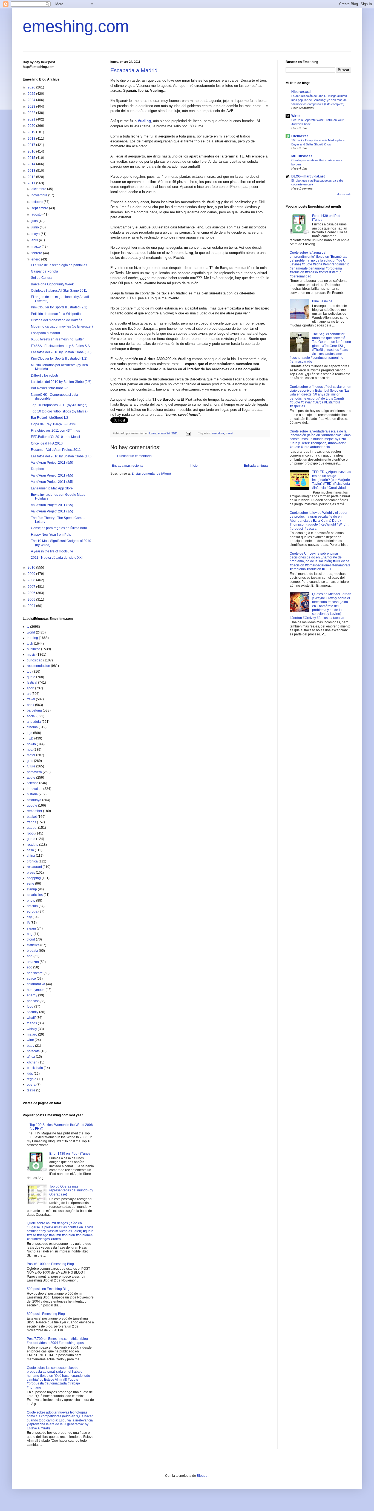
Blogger (202, 1476)
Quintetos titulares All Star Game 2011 (59, 291)
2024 (32, 100)
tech (30, 644)
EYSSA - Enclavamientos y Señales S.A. (61, 346)
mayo (36, 234)
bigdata (32, 951)
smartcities (35, 895)
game (31, 839)
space (31, 978)
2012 (32, 177)
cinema (32, 727)
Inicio (194, 466)
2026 (32, 87)
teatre (31, 1090)
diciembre (39, 189)
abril (35, 240)
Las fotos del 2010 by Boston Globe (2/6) (61, 382)
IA (28, 923)
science (32, 783)
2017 (32, 145)
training (32, 638)
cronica (32, 861)
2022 (32, 113)
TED (30, 738)
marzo (36, 246)
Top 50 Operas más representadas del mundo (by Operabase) (71, 1190)
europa (32, 911)
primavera (34, 772)
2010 (32, 567)
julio (35, 221)
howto (31, 744)
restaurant (34, 867)
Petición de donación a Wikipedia (56, 314)
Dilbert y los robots (45, 375)
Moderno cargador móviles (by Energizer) (62, 326)
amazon (33, 962)
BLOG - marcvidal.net (308, 176)
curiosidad (34, 660)
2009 (32, 574)
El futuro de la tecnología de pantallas (59, 265)
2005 (32, 599)
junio (35, 227)
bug (30, 934)
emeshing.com (76, 26)
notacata (33, 1051)
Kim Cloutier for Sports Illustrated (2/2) (59, 307)
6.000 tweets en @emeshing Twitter (57, 339)
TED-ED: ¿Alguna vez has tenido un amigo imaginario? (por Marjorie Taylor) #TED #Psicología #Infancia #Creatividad (331, 480)
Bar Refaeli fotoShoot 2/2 (49, 388)
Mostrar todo (344, 194)
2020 (32, 126)
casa (30, 850)
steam (31, 928)
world (31, 632)
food (30, 1006)
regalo (31, 1079)
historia (32, 794)
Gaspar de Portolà (44, 271)
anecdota (218, 433)
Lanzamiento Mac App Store (52, 488)
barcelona (34, 710)
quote (31, 677)
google (32, 805)
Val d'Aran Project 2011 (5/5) (52, 463)
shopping (34, 878)
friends (32, 1023)
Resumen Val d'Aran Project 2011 (56, 450)
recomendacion (38, 666)
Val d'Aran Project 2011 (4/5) (52, 475)
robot (30, 833)
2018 (32, 139)
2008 (32, 580)
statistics (33, 945)
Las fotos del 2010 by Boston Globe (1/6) (61, 456)
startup (32, 889)
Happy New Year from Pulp (51, 535)
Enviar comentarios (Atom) (151, 473)
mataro (32, 1034)
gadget (32, 828)
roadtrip (32, 845)
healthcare (35, 973)
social (31, 716)
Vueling (144, 121)
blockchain (35, 1068)
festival (32, 682)
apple (31, 777)
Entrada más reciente (127, 466)
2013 (32, 171)
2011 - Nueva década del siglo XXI (56, 558)
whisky (32, 1029)
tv (28, 627)
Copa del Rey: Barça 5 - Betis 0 (54, 424)
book (30, 705)
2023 (32, 106)
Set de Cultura (41, 278)
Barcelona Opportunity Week (52, 284)
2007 (32, 587)
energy (32, 995)
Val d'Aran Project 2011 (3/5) (52, 482)
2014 (32, 164)
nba (30, 750)
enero (36, 259)
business (33, 649)
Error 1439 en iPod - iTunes (69, 1154)
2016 (32, 151)
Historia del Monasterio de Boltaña (56, 320)
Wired (295, 116)
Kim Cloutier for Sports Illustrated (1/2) (59, 358)
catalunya (34, 800)
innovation (34, 789)
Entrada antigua (256, 466)
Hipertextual (300, 92)
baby (30, 1046)
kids (30, 1074)
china (31, 856)
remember (34, 811)
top (29, 671)
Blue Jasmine (322, 301)
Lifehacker (299, 136)
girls (30, 761)
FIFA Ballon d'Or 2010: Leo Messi (55, 437)
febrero (37, 253)
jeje (29, 733)
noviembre (39, 195)
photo (31, 900)
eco (29, 967)
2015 (32, 158)
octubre (37, 202)
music (31, 654)
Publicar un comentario (134, 456)
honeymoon (36, 990)
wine (30, 1040)
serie (30, 883)
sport (30, 688)
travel (229, 433)
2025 (32, 94)
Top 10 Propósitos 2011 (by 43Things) (59, 405)
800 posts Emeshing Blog (46, 1314)
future (31, 766)
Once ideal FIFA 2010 (47, 443)
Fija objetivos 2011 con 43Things (55, 430)
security (32, 1012)
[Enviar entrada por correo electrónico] (188, 433)
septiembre (40, 208)
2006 (32, 593)
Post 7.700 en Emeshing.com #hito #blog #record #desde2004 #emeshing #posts (57, 1340)
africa (31, 1057)
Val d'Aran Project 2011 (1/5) (52, 511)
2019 (32, 132)
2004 (32, 606)
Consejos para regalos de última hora (59, 528)
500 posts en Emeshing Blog (48, 1289)
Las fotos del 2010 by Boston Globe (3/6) (61, 352)
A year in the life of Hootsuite (52, 551)
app (30, 956)
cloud (31, 939)
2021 (32, 119)
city (29, 917)
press (31, 873)
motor (31, 755)
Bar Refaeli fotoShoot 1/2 (49, 418)
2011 (32, 183)
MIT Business (301, 156)
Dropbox (37, 469)
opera (31, 1084)
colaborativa (36, 984)
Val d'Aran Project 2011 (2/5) (52, 505)
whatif (31, 1018)
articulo (32, 906)
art (29, 694)
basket (32, 817)
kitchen (32, 1062)
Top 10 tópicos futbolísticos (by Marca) (59, 411)
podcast (33, 1001)
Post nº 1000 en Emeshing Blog (50, 1264)
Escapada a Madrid (133, 70)
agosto (36, 214)
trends (31, 822)
